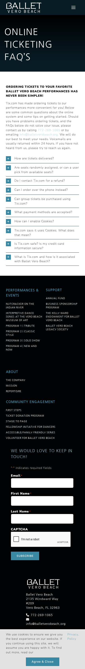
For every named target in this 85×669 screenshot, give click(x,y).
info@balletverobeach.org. (39, 134)
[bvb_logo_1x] (24, 3)
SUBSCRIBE (25, 556)
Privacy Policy (72, 636)
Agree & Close (43, 661)
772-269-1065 (49, 130)
